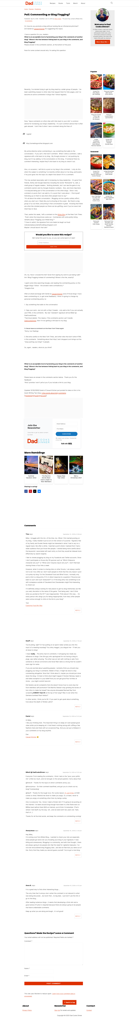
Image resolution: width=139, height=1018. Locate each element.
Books (61, 3)
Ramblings (38, 9)
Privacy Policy (27, 1010)
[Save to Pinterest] (30, 491)
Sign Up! (57, 1010)
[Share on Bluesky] (39, 491)
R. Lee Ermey (69, 793)
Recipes (52, 3)
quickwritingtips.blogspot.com (35, 395)
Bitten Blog (62, 214)
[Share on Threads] (34, 491)
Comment (28, 941)
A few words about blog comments (54, 393)
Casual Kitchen (39, 29)
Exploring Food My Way (34, 605)
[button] (38, 441)
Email (26, 976)
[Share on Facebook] (26, 491)
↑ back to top (69, 1002)
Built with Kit (66, 443)
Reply (78, 610)
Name (27, 968)
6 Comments (28, 21)
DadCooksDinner (30, 320)
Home (26, 9)
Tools (68, 3)
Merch (75, 3)
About (83, 3)
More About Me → (103, 42)
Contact (89, 1010)
